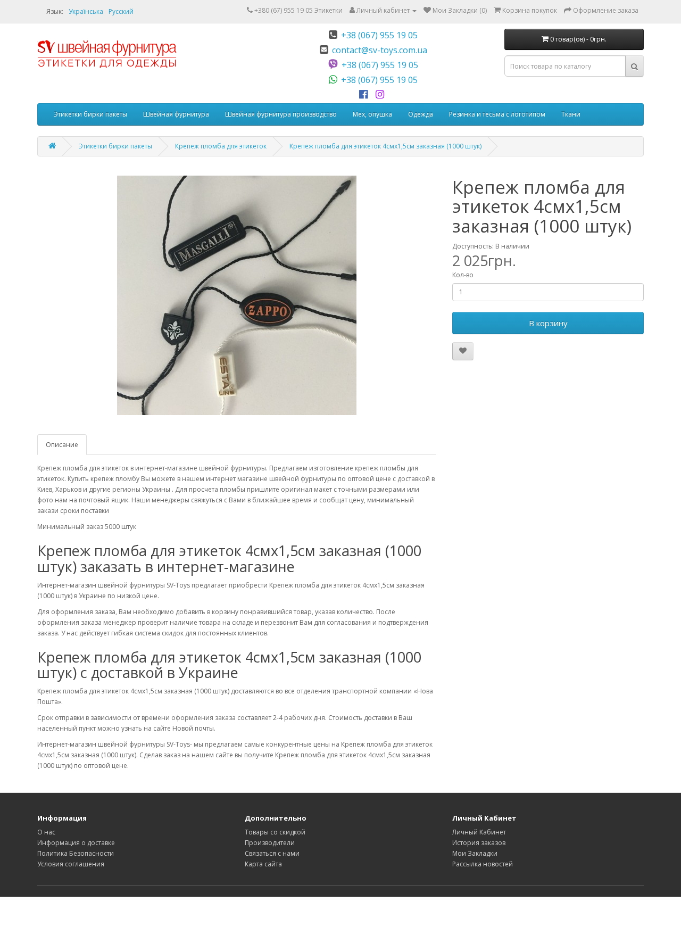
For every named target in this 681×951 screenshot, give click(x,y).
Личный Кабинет (479, 832)
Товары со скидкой (275, 832)
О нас (46, 832)
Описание (62, 444)
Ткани (570, 114)
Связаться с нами (272, 853)
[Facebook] (365, 95)
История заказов (478, 842)
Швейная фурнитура (176, 114)
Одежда (420, 114)
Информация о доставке (76, 842)
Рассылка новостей (482, 864)
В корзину (548, 323)
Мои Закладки (474, 853)
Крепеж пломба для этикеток (221, 146)
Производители (270, 842)
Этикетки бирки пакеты (90, 114)
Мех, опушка (372, 114)
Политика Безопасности (75, 853)
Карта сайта (263, 864)
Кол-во (463, 274)
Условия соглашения (70, 864)
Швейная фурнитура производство (281, 114)
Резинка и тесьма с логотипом (497, 114)
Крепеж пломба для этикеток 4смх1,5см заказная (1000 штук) (385, 146)
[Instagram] (382, 95)
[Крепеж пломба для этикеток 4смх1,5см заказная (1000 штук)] (236, 295)
